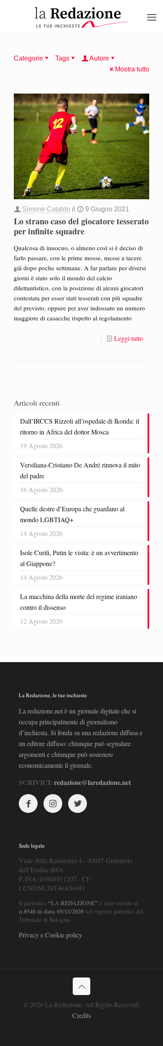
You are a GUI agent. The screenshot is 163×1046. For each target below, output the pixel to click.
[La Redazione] (81, 16)
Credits (81, 1015)
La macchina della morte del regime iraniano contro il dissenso (78, 602)
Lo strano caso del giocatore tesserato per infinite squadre (81, 226)
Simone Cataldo (46, 209)
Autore (99, 58)
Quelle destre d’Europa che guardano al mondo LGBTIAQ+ (72, 514)
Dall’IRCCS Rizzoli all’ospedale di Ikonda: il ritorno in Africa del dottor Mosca (79, 426)
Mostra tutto (132, 69)
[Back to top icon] (81, 986)
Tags (62, 58)
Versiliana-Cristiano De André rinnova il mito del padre (80, 470)
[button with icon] (28, 803)
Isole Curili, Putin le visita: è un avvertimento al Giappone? (79, 558)
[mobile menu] (152, 17)
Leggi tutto (128, 338)
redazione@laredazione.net (92, 782)
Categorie (28, 58)
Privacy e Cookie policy (50, 934)
